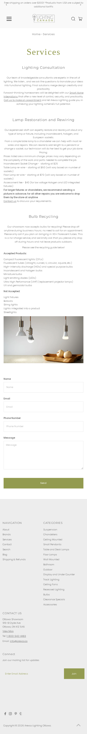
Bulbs (46, 594)
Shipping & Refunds (14, 559)
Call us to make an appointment (22, 100)
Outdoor (47, 569)
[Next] (80, 5)
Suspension (50, 529)
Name (7, 379)
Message (9, 437)
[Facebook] (5, 714)
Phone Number (12, 418)
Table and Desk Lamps (56, 549)
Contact (7, 544)
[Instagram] (10, 714)
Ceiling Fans (50, 584)
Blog (5, 554)
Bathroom (48, 564)
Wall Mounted (51, 559)
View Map (8, 631)
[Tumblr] (21, 714)
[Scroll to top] (78, 725)
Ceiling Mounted (52, 539)
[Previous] (6, 5)
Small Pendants (52, 544)
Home (36, 34)
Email (7, 398)
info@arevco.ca (18, 641)
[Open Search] (73, 19)
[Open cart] (80, 19)
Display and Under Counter (59, 574)
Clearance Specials (54, 599)
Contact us (10, 201)
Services (7, 539)
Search (6, 549)
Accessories (50, 604)
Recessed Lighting (53, 589)
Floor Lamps (50, 554)
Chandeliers (50, 534)
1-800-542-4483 (16, 636)
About (6, 529)
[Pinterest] (16, 714)
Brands (7, 534)
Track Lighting (51, 579)
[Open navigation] (13, 19)
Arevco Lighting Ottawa (37, 725)
